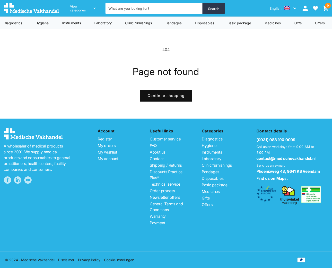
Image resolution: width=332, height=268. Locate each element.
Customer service (165, 139)
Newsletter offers (165, 197)
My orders (107, 145)
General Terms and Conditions (166, 206)
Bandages (174, 23)
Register (105, 139)
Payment (157, 222)
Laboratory (103, 23)
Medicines (272, 23)
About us (157, 152)
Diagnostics (13, 23)
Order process (162, 190)
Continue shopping (166, 95)
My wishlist (107, 152)
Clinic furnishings (138, 23)
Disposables (204, 23)
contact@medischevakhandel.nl (285, 158)
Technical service (165, 184)
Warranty (158, 216)
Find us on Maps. (272, 178)
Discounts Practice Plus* (166, 174)
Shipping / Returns (166, 165)
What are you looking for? (128, 8)
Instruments (71, 23)
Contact (157, 158)
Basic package (239, 23)
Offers (207, 204)
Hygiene (42, 23)
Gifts (206, 198)
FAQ (153, 145)
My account (108, 158)
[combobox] (154, 8)
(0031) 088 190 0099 (275, 139)
